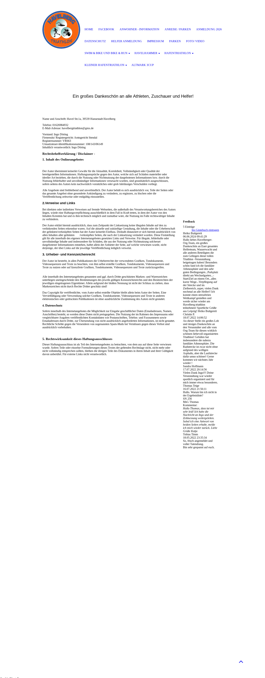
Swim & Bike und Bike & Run (106, 53)
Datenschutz (95, 41)
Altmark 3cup (142, 64)
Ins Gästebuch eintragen (205, 230)
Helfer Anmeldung (126, 41)
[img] (61, 30)
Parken (175, 41)
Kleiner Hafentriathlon (104, 64)
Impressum (155, 41)
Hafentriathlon (177, 53)
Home (89, 29)
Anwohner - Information (139, 29)
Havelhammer (145, 53)
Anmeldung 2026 (209, 29)
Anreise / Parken (178, 29)
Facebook (106, 29)
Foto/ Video (195, 41)
